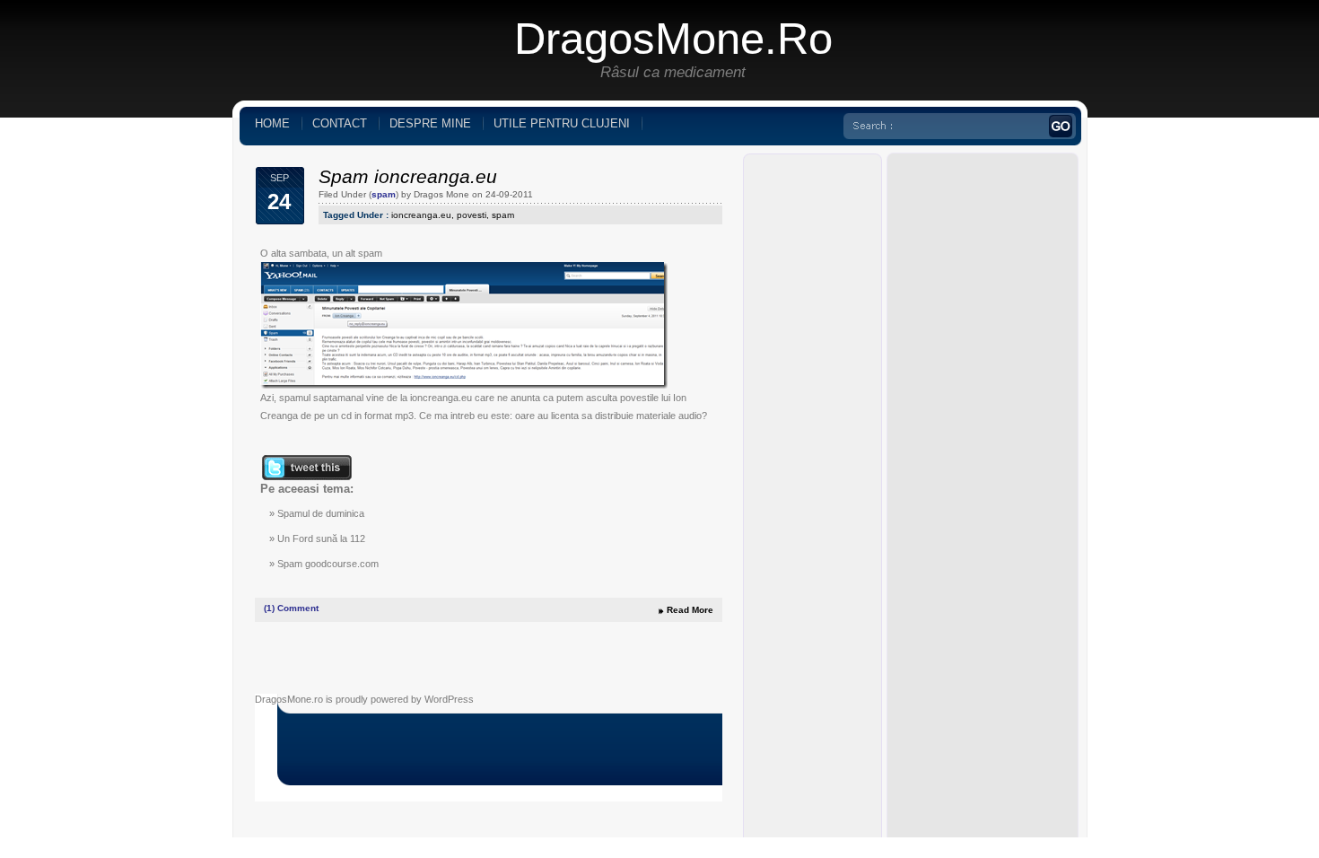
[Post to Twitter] (306, 476)
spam (383, 194)
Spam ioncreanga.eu (408, 176)
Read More (690, 610)
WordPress (449, 699)
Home (272, 123)
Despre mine (430, 123)
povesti (471, 215)
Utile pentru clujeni (562, 123)
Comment (291, 608)
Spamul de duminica (320, 513)
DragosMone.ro (673, 38)
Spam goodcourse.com (328, 563)
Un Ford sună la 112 (321, 538)
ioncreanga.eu (421, 215)
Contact (339, 123)
